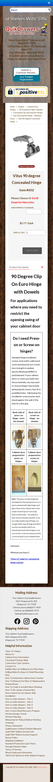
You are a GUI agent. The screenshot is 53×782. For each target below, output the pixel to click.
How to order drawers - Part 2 (19, 702)
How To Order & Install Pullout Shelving (23, 687)
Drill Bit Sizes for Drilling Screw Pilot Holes (24, 669)
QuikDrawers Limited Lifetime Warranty (23, 728)
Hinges (21, 107)
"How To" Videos (13, 651)
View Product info (26, 166)
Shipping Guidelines (14, 740)
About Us (9, 654)
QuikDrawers (42, 767)
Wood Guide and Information (18, 752)
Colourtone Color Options (17, 663)
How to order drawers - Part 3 (19, 705)
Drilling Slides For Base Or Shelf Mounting (24, 672)
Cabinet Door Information (17, 657)
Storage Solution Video (16, 746)
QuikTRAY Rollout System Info (19, 731)
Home (12, 107)
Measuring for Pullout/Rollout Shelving (23, 719)
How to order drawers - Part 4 (19, 707)
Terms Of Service (13, 749)
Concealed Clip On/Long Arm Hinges (28, 113)
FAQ (7, 675)
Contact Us (10, 666)
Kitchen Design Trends (16, 713)
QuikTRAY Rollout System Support (21, 734)
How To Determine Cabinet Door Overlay (24, 678)
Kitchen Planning (13, 716)
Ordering (9, 722)
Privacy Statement (13, 725)
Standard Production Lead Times (20, 743)
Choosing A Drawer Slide (16, 660)
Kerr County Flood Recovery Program (22, 710)
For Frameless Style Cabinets (31, 110)
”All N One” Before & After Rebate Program (25, 755)
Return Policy (11, 737)
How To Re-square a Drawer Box (20, 690)
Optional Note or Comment (22, 207)
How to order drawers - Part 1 (19, 699)
